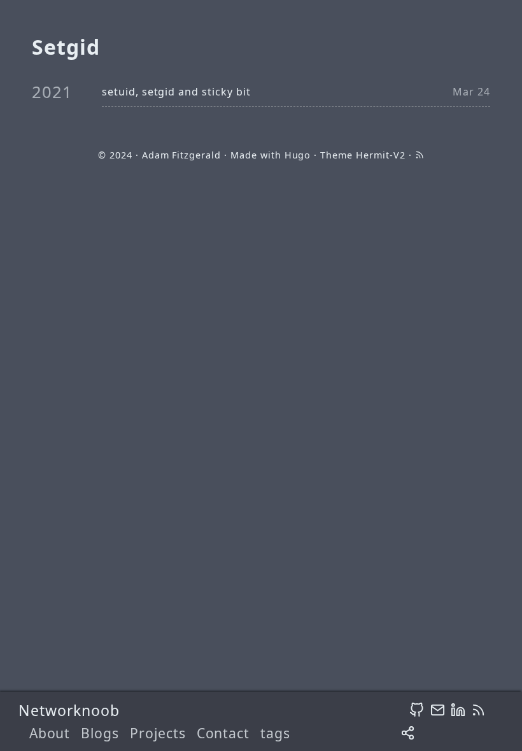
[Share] (407, 733)
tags (275, 733)
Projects (158, 733)
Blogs (100, 733)
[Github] (416, 709)
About (50, 733)
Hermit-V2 (381, 155)
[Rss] (478, 709)
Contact (223, 733)
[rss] (419, 155)
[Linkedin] (458, 709)
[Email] (437, 709)
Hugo (298, 155)
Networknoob (69, 710)
